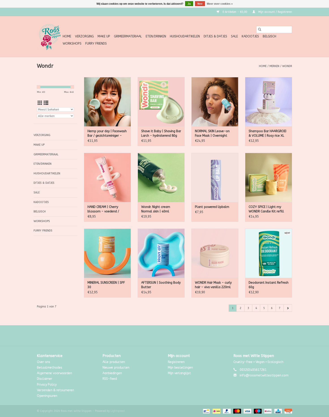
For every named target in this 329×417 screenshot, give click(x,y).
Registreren (176, 362)
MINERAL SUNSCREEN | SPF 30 (106, 285)
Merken (274, 66)
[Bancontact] (206, 411)
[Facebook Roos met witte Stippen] (160, 335)
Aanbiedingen (112, 373)
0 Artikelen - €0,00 (235, 11)
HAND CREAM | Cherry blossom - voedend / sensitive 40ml (103, 209)
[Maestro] (257, 411)
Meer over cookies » (220, 3)
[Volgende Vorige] (288, 308)
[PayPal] (226, 411)
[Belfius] (268, 411)
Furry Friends (96, 43)
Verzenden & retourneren (55, 390)
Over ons (43, 362)
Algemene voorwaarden (54, 373)
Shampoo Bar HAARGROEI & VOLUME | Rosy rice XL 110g (267, 133)
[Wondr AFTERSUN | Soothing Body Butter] (161, 253)
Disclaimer (44, 379)
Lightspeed (118, 411)
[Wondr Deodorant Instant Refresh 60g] (268, 253)
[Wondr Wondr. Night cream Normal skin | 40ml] (161, 177)
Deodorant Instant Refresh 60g (268, 285)
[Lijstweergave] (46, 103)
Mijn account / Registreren (274, 11)
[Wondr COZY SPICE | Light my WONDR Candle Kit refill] (268, 177)
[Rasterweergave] (40, 103)
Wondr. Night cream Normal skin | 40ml (155, 209)
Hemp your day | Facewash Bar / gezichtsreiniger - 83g (107, 133)
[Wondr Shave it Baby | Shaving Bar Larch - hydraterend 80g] (161, 101)
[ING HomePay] (287, 411)
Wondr (287, 66)
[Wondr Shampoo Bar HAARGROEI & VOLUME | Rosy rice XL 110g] (268, 101)
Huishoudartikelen (185, 36)
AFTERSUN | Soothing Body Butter (161, 285)
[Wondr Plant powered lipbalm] (214, 177)
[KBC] (278, 411)
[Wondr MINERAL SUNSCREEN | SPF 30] (107, 253)
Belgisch (269, 36)
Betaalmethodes (49, 367)
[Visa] (247, 411)
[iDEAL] (216, 411)
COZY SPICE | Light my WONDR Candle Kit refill (266, 209)
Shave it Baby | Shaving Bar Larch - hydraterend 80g (161, 133)
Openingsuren (47, 396)
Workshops (72, 43)
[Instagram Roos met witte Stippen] (168, 335)
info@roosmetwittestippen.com (264, 375)
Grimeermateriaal (128, 36)
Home (67, 36)
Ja (189, 3)
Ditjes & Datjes (215, 36)
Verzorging (84, 36)
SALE (234, 36)
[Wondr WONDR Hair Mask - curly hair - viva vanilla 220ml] (214, 253)
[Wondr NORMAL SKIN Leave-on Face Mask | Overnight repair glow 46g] (214, 101)
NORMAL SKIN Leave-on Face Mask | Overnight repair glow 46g (212, 133)
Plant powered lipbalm (212, 207)
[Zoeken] (259, 29)
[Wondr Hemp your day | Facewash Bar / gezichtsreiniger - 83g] (107, 101)
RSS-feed (110, 379)
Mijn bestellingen (180, 367)
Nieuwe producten (116, 367)
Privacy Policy (47, 385)
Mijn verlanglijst (179, 373)
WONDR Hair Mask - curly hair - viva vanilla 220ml (213, 285)
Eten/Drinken (156, 36)
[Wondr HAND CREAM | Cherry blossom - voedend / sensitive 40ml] (107, 177)
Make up (104, 36)
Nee (200, 3)
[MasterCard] (237, 411)
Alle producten (114, 362)
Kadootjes (250, 36)
